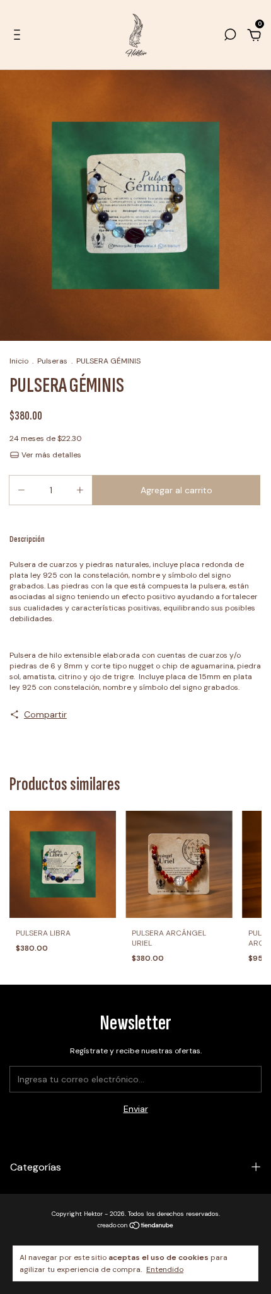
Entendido (164, 1269)
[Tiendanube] (135, 1226)
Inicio (18, 361)
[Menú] (19, 37)
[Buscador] (230, 37)
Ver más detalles (50, 455)
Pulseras (52, 361)
